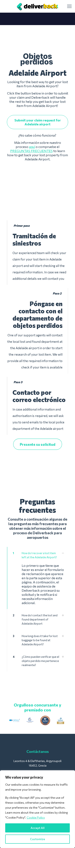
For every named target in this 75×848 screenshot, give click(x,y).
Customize (37, 839)
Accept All (38, 828)
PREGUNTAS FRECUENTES (31, 151)
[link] (14, 720)
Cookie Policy (36, 817)
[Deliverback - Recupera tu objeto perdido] (37, 6)
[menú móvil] (69, 6)
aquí (32, 147)
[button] (37, 578)
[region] (37, 809)
